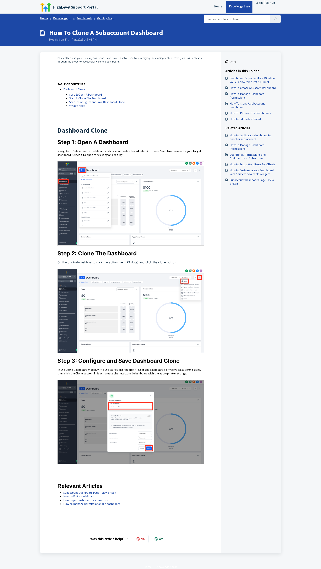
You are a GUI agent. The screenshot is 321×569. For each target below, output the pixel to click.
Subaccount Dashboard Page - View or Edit (89, 492)
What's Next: (77, 106)
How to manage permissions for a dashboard (91, 504)
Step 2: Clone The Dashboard (87, 98)
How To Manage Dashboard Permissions (247, 95)
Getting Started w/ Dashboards (117, 18)
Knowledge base (239, 6)
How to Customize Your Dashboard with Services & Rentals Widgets (252, 172)
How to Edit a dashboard (78, 496)
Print (233, 62)
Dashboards (84, 18)
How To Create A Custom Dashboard (253, 88)
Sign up (270, 2)
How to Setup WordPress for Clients (252, 164)
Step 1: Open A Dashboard (85, 94)
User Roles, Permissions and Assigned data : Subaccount (248, 156)
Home (218, 6)
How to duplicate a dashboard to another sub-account (250, 137)
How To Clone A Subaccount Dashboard (247, 105)
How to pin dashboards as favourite (85, 500)
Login (259, 2)
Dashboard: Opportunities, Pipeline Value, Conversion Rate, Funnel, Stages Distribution (252, 80)
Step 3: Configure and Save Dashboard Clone (97, 102)
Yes (161, 539)
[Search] (275, 19)
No (143, 539)
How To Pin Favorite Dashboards (250, 113)
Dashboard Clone (74, 89)
